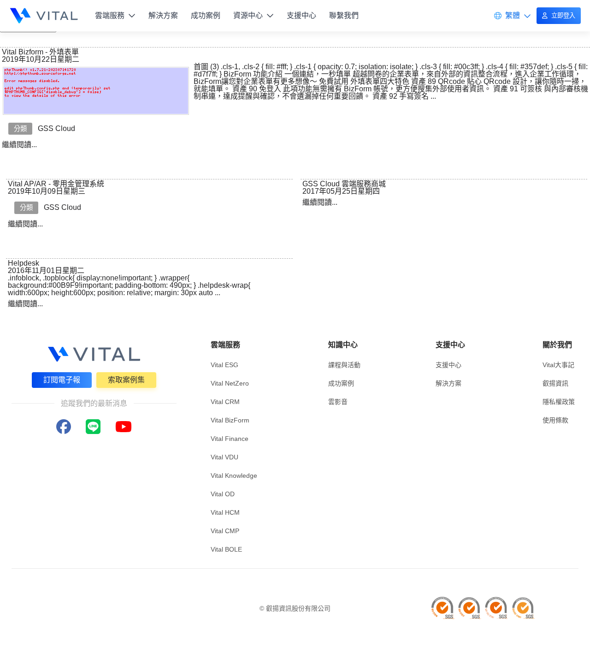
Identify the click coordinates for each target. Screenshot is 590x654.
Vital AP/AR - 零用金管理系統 (56, 184)
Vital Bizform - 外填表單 (40, 52)
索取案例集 (126, 380)
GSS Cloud (56, 128)
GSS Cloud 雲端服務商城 (344, 184)
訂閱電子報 (61, 380)
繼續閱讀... (19, 145)
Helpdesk (23, 263)
